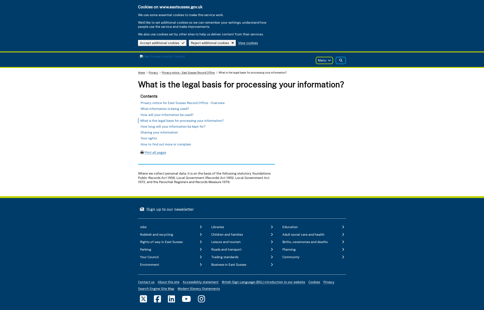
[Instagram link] (201, 298)
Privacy (153, 72)
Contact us (146, 282)
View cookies (248, 43)
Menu (322, 60)
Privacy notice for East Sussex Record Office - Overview (182, 103)
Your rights (148, 138)
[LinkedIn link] (171, 298)
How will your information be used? (166, 115)
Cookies (314, 282)
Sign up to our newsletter (169, 209)
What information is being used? (164, 109)
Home (141, 72)
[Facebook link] (157, 298)
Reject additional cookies (210, 43)
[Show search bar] (341, 60)
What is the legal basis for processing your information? (182, 121)
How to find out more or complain (165, 144)
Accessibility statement (201, 282)
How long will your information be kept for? (173, 126)
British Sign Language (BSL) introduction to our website (263, 282)
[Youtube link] (186, 298)
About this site (168, 282)
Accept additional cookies (159, 43)
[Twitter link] (143, 298)
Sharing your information (159, 132)
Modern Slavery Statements (199, 289)
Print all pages (155, 152)
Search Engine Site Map (156, 289)
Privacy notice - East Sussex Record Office (188, 72)
